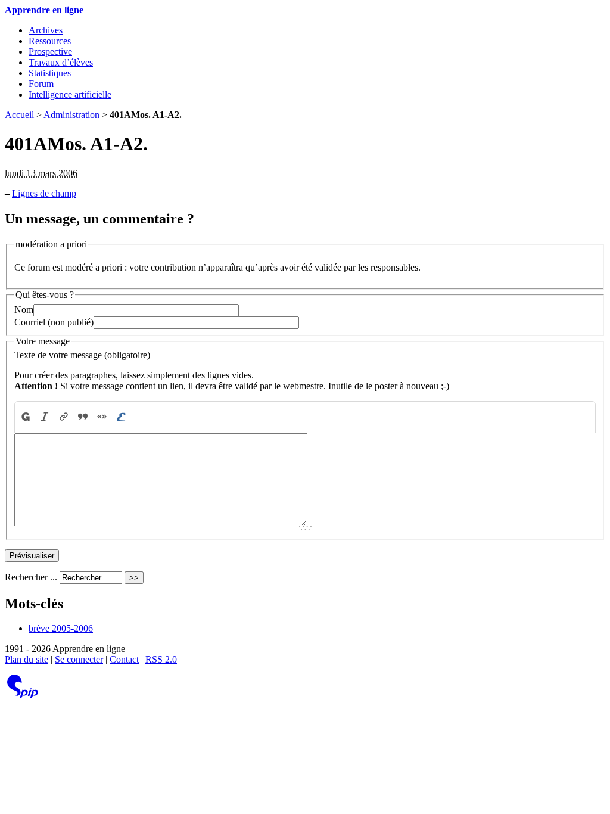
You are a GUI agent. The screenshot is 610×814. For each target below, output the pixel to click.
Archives (46, 30)
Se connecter (79, 659)
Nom (23, 310)
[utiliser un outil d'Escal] (120, 416)
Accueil (19, 115)
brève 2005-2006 (61, 628)
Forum (41, 84)
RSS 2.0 (161, 659)
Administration (71, 115)
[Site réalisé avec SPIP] (23, 695)
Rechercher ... (31, 577)
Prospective (50, 51)
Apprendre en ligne (44, 10)
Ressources (50, 41)
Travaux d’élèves (61, 62)
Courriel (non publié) (54, 322)
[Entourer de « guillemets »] (101, 416)
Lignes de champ (44, 193)
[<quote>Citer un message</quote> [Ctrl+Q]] (82, 416)
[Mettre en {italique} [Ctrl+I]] (44, 416)
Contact (124, 659)
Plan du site (26, 659)
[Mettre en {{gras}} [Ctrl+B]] (25, 416)
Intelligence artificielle (70, 94)
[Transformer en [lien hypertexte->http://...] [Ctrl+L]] (63, 416)
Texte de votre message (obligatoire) (82, 355)
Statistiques (50, 73)
